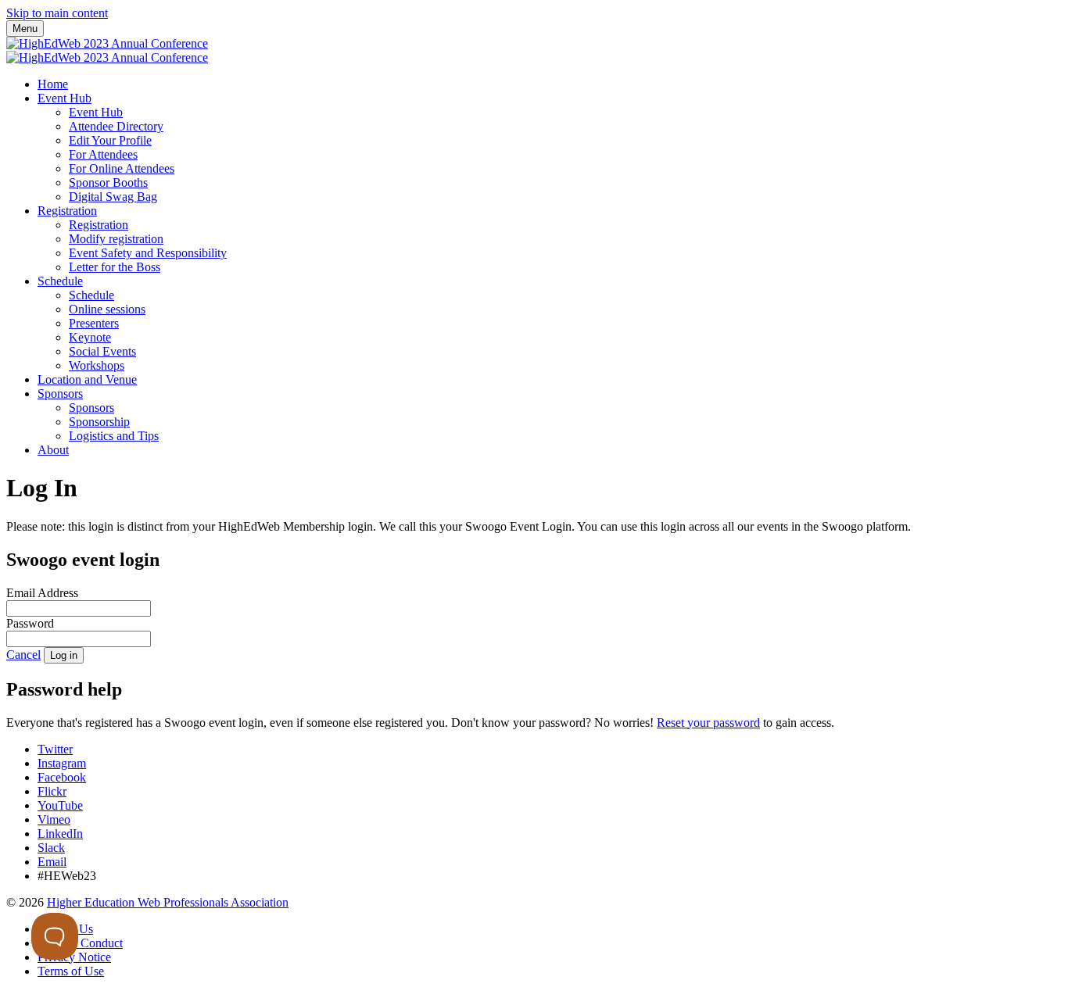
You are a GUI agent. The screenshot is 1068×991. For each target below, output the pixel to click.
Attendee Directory (116, 126)
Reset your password (708, 722)
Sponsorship (99, 421)
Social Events (102, 351)
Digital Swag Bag (113, 196)
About (53, 449)
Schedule (60, 281)
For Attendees (103, 154)
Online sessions (107, 309)
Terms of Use (71, 971)
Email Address (42, 592)
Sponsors (60, 393)
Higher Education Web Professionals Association (168, 902)
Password (30, 623)
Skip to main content (57, 13)
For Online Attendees (121, 168)
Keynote (90, 337)
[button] (23, 654)
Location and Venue (87, 379)
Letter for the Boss (114, 267)
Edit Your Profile (110, 140)
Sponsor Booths (108, 182)
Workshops (96, 365)
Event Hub (64, 98)
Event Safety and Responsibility (148, 252)
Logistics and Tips (114, 435)
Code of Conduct (80, 943)
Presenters (94, 323)
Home (53, 84)
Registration (67, 210)
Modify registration (116, 238)
